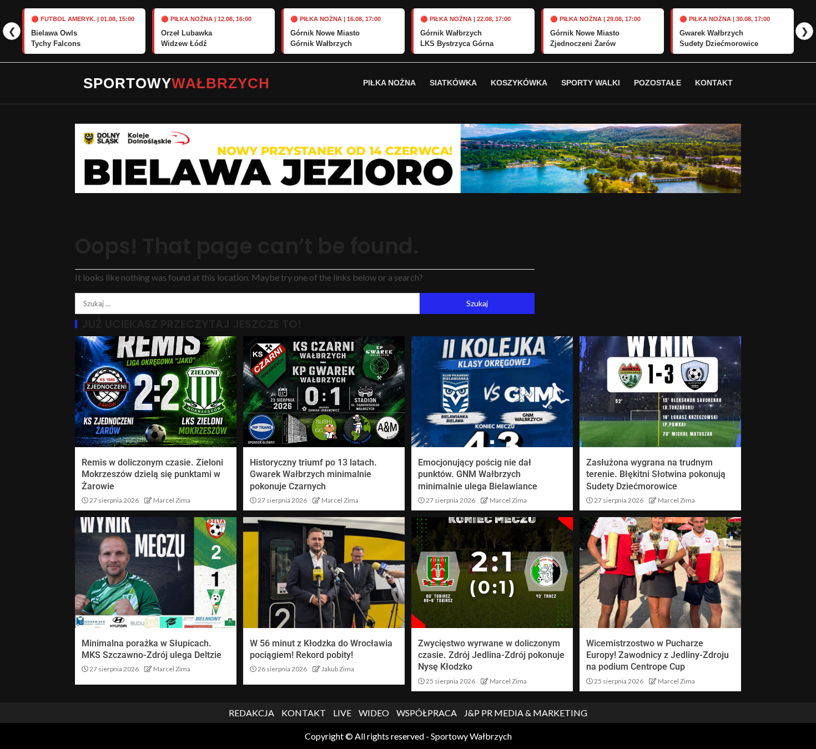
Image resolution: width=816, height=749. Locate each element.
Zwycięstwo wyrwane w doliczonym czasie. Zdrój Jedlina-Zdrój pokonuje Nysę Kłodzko (491, 655)
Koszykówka (519, 82)
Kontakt (714, 82)
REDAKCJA (251, 712)
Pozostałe (657, 82)
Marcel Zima (171, 500)
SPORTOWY (176, 83)
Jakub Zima (337, 669)
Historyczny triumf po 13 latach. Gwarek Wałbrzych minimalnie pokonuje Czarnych (313, 474)
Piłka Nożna (389, 82)
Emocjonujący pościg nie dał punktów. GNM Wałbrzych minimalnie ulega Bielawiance (477, 474)
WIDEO (374, 712)
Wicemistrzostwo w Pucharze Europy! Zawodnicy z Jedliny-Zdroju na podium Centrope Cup (657, 655)
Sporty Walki (590, 82)
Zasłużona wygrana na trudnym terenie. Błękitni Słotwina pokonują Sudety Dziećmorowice (656, 474)
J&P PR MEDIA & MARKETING (525, 712)
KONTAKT (303, 712)
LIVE (342, 712)
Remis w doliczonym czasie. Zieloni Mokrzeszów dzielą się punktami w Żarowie (152, 474)
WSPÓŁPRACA (426, 712)
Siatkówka (453, 82)
